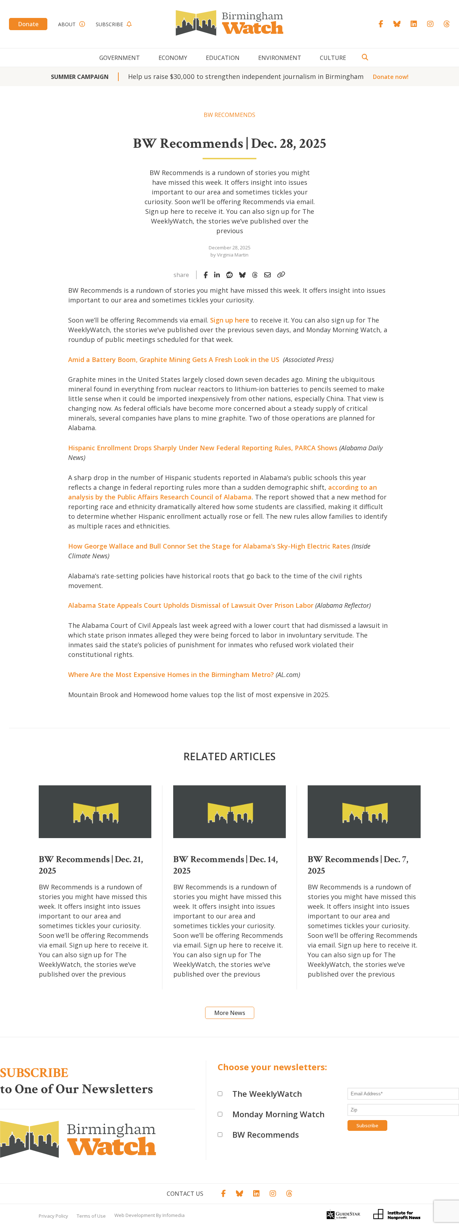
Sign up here (229, 320)
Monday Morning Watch (278, 1114)
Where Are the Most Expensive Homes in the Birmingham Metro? (171, 674)
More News (229, 1013)
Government (119, 58)
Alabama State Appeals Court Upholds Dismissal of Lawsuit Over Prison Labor (190, 605)
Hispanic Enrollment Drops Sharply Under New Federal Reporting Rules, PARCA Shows (202, 447)
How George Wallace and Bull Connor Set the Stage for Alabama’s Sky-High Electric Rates (209, 546)
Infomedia (173, 1215)
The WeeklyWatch (267, 1093)
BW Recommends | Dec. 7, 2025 (358, 864)
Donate (28, 24)
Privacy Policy (53, 1216)
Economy (172, 58)
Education (223, 58)
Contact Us (185, 1194)
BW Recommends (265, 1134)
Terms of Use (91, 1216)
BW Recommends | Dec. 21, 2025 (91, 864)
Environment (279, 58)
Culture (333, 58)
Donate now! (390, 77)
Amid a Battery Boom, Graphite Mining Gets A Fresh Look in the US (174, 359)
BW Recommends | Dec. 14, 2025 (225, 864)
